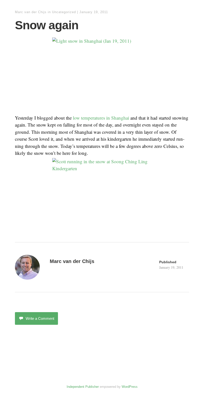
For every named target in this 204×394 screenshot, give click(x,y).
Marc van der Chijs (31, 12)
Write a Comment (40, 318)
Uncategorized (64, 12)
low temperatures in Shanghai (101, 118)
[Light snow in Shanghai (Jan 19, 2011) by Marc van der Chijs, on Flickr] (102, 74)
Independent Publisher (83, 387)
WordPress (130, 387)
